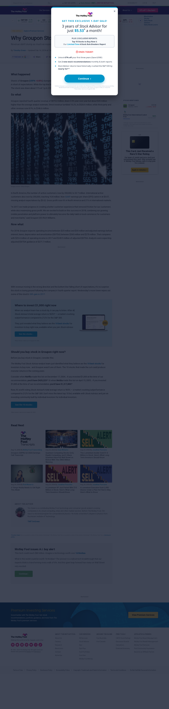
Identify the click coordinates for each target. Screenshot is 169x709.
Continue (84, 78)
